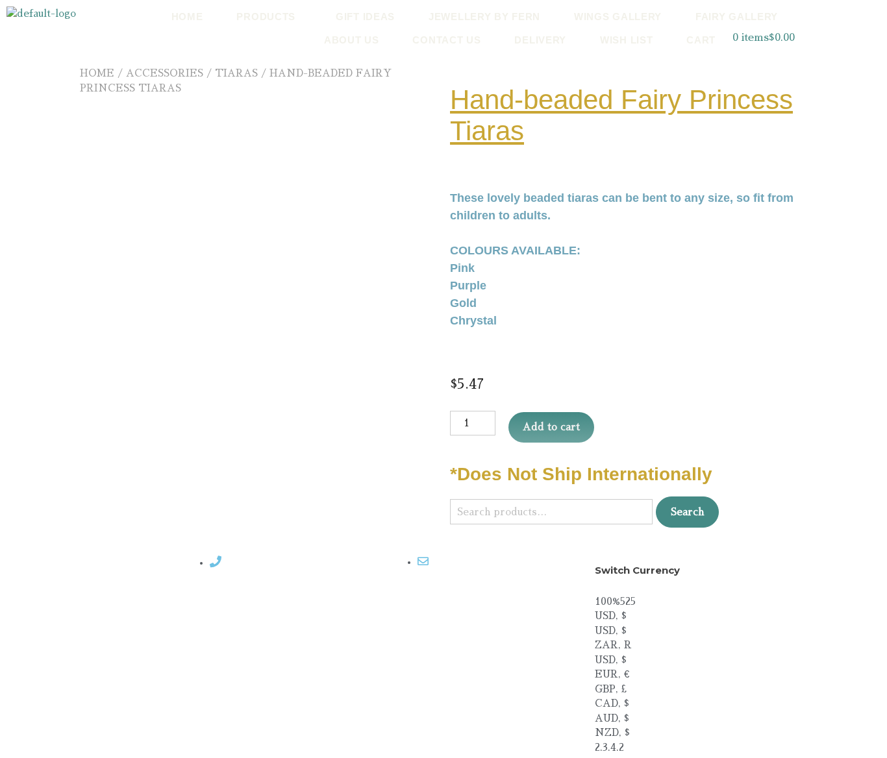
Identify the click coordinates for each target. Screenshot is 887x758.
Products (265, 16)
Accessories (164, 73)
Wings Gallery (618, 16)
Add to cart (551, 427)
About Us (351, 39)
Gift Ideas (365, 16)
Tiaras (236, 73)
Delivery (540, 39)
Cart (701, 39)
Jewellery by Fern (484, 16)
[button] (269, 16)
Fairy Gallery (736, 16)
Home (187, 16)
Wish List (626, 39)
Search (687, 512)
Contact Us (446, 39)
